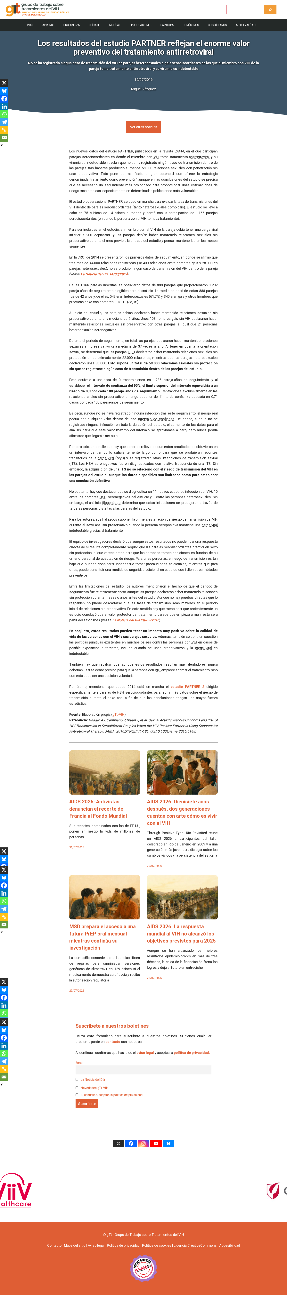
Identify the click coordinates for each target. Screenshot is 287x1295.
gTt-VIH (118, 714)
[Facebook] (4, 99)
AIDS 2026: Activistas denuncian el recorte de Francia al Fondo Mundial (98, 809)
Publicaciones (141, 25)
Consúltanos (217, 25)
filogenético (111, 503)
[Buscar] (270, 9)
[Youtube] (156, 1143)
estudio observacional (90, 201)
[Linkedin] (4, 106)
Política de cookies (156, 1245)
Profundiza (71, 25)
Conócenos (191, 25)
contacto (112, 1042)
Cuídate (94, 25)
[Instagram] (143, 1143)
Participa (167, 25)
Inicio (31, 25)
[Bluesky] (4, 91)
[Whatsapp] (4, 114)
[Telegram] (4, 122)
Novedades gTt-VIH (94, 1088)
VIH (156, 157)
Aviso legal (96, 1245)
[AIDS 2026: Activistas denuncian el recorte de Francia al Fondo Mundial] (104, 792)
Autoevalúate (246, 25)
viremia (75, 162)
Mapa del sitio (74, 1245)
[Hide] (1, 145)
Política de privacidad (123, 1245)
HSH (131, 352)
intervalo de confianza (109, 385)
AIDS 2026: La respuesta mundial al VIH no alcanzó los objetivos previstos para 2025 (181, 934)
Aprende (48, 25)
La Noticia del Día (92, 1079)
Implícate (115, 25)
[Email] (4, 138)
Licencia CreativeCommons (195, 1245)
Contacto (54, 1245)
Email (79, 1063)
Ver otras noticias (143, 127)
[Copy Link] (4, 130)
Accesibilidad (229, 1245)
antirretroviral (199, 157)
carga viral (210, 229)
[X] (4, 83)
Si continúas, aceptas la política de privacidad (112, 1095)
